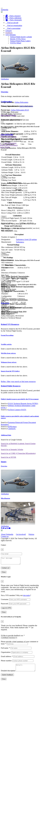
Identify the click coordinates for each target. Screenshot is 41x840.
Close (4, 130)
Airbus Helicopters (21, 102)
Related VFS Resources (10, 324)
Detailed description (8, 671)
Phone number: (6, 661)
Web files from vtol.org (8, 353)
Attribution (5, 79)
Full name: (5, 648)
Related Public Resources (10, 386)
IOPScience (12, 427)
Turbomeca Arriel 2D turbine (26, 239)
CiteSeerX (11, 429)
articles (6, 344)
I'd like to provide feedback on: (13, 636)
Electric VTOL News (18, 39)
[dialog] (20, 126)
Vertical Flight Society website (21, 37)
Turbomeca (20, 242)
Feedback (8, 33)
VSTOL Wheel (15, 43)
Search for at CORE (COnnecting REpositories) (18, 453)
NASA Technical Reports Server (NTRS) (23, 403)
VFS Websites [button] (10, 35)
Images (3, 462)
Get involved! (21, 534)
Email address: (7, 656)
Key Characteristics (8, 115)
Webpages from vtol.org (8, 362)
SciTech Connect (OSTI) (17, 410)
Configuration (6, 102)
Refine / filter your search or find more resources (18, 381)
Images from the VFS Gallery (10, 371)
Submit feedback (7, 675)
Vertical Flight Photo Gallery (20, 41)
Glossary (8, 31)
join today (26, 595)
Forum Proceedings (7, 335)
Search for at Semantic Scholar (12, 449)
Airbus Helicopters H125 (20, 110)
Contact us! (5, 568)
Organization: (6, 652)
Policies (31, 534)
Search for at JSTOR (8, 457)
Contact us (5, 536)
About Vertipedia (7, 534)
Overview (4, 92)
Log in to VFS (6, 608)
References (5, 303)
